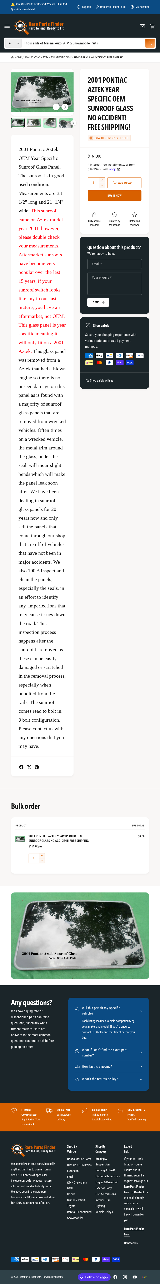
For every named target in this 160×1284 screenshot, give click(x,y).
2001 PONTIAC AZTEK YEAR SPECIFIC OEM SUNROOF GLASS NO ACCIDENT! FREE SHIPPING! (74, 57)
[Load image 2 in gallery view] (34, 123)
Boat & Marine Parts (79, 1159)
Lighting (100, 1206)
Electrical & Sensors (107, 1176)
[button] (7, 26)
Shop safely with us (101, 380)
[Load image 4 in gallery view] (66, 123)
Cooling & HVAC (105, 1170)
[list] (80, 1117)
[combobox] (89, 43)
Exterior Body (103, 1188)
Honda (71, 1194)
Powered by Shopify (53, 1276)
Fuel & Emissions (105, 1194)
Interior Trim (102, 1200)
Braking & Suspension (102, 1161)
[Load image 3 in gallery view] (50, 123)
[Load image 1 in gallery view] (18, 123)
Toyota (71, 1206)
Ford (70, 1177)
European (73, 1171)
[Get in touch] (142, 26)
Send (96, 302)
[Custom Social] (144, 1277)
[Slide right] (64, 107)
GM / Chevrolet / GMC (77, 1185)
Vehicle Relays (104, 1212)
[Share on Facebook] (21, 767)
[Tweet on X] (29, 767)
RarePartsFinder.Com (30, 1276)
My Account (142, 7)
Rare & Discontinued (79, 1212)
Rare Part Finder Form (112, 7)
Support (86, 7)
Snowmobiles (75, 1218)
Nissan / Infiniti (76, 1200)
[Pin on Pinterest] (37, 767)
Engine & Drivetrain (106, 1182)
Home (18, 57)
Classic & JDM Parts (79, 1165)
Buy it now (115, 195)
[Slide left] (56, 107)
